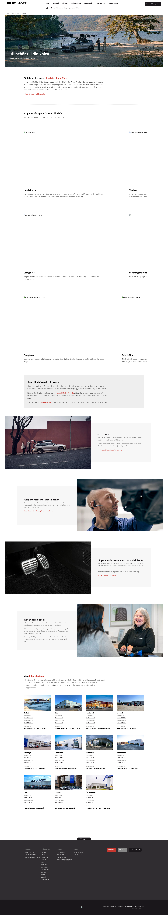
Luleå (43, 862)
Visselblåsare (129, 906)
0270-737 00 (121, 757)
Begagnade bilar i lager (32, 857)
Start (8, 13)
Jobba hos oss (61, 857)
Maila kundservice (79, 852)
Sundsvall (44, 872)
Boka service (135, 850)
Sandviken (44, 867)
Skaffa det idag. (47, 402)
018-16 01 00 (59, 797)
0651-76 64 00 (121, 718)
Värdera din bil (29, 852)
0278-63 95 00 (28, 718)
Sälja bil (122, 850)
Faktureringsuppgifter (64, 859)
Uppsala (43, 877)
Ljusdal (43, 859)
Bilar (47, 3)
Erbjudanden (89, 3)
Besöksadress (27, 726)
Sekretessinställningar (109, 906)
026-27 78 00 (59, 757)
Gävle (43, 855)
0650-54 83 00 (90, 718)
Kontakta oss (113, 3)
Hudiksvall (44, 857)
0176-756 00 (27, 757)
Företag (65, 3)
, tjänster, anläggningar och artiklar (64, 8)
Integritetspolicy (139, 906)
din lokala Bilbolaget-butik (64, 393)
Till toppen (83, 839)
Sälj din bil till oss (30, 855)
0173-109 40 (89, 797)
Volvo (18, 13)
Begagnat (28, 849)
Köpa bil (111, 850)
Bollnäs (43, 852)
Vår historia (61, 852)
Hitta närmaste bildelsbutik (34, 94)
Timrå (43, 874)
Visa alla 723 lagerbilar (152, 4)
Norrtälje (44, 864)
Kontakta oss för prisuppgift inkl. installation (38, 511)
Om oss (59, 849)
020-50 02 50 (78, 855)
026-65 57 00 (59, 718)
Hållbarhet (60, 855)
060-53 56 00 (28, 797)
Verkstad (55, 3)
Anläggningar (76, 3)
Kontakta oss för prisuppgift (107, 575)
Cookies (120, 906)
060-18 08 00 (90, 757)
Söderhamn (45, 869)
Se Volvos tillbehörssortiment (108, 450)
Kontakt (76, 849)
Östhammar (45, 879)
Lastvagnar (101, 3)
